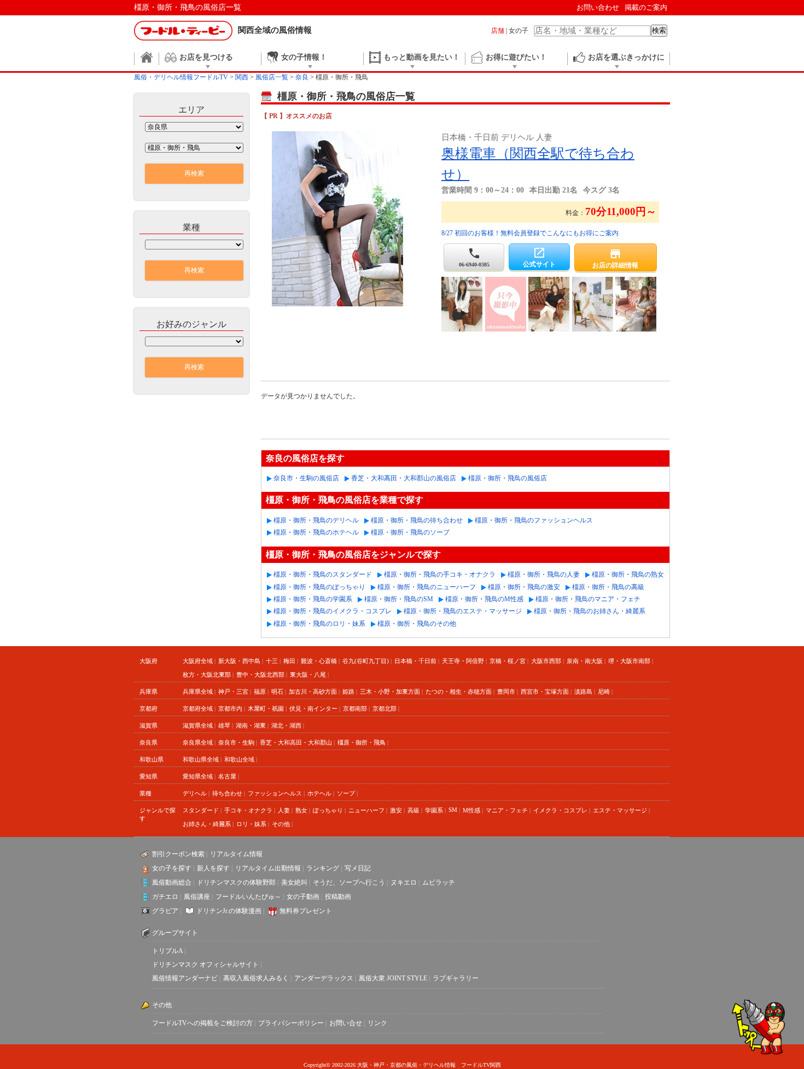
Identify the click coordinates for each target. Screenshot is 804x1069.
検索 (659, 30)
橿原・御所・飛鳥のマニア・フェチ (587, 599)
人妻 (284, 810)
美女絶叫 (294, 882)
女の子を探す (171, 868)
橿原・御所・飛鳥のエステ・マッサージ (463, 611)
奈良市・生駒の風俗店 (306, 478)
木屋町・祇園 (266, 708)
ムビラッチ (438, 882)
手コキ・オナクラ (248, 810)
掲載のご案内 (646, 7)
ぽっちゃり (328, 810)
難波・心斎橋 (319, 661)
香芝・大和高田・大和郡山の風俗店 (403, 478)
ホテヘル (319, 793)
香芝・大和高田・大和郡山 (296, 742)
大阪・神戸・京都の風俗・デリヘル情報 (406, 1065)
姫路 (348, 691)
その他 (281, 824)
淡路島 (583, 691)
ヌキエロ (404, 882)
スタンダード (201, 810)
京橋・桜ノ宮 (508, 661)
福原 (260, 691)
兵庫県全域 (198, 691)
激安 (396, 810)
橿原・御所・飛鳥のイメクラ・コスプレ (332, 611)
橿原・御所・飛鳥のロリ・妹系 (319, 624)
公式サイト (539, 257)
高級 (413, 810)
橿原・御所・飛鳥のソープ (410, 532)
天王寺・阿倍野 (463, 661)
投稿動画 (338, 896)
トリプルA (167, 951)
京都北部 (384, 708)
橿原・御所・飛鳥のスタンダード (322, 574)
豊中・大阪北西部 (260, 674)
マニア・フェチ (507, 810)
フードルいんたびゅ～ (248, 896)
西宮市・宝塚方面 (545, 691)
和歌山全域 (239, 759)
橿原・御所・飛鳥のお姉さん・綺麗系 (589, 611)
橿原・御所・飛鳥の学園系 (312, 599)
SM (452, 809)
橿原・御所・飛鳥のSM (398, 599)
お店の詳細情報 (615, 258)
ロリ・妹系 (251, 824)
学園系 (434, 810)
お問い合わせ (597, 7)
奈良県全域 (198, 742)
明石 (277, 691)
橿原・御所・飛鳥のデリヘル (316, 520)
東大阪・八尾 (308, 674)
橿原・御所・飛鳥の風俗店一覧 (187, 7)
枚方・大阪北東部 (207, 674)
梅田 (289, 661)
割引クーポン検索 (178, 854)
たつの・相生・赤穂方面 (459, 691)
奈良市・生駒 (236, 742)
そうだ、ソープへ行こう (349, 882)
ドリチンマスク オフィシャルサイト (205, 964)
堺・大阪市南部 (629, 661)
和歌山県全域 (201, 759)
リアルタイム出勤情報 (268, 868)
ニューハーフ (366, 810)
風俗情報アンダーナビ (185, 978)
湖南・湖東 (251, 725)
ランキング (322, 868)
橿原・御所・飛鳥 (361, 742)
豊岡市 (506, 691)
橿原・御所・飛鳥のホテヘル (316, 532)
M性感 (471, 810)
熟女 (301, 810)
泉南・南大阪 (585, 661)
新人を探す (213, 868)
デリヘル (195, 793)
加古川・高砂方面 (313, 691)
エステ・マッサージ (620, 810)
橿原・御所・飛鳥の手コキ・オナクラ (440, 574)
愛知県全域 (198, 776)
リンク (377, 1023)
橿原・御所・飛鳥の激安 (524, 587)
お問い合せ (345, 1023)
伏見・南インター (313, 708)
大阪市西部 (546, 661)
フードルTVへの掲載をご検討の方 (202, 1023)
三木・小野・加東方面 (390, 691)
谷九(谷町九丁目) (365, 661)
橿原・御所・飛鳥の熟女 (628, 574)
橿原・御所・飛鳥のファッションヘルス (534, 520)
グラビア (165, 911)
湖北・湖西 (286, 725)
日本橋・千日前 (415, 661)
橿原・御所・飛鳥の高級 (608, 587)
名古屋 (227, 776)
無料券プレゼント (305, 911)
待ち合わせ (227, 793)
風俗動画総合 (171, 882)
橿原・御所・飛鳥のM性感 (484, 599)
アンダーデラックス (323, 978)
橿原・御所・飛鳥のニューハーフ (426, 587)
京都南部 (355, 708)
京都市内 (230, 708)
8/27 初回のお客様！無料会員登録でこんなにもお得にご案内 (530, 233)
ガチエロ (165, 896)
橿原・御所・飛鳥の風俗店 (507, 478)
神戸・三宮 (233, 691)
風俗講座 (197, 896)
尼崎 (604, 691)
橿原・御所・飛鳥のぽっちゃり (319, 587)
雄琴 (224, 725)
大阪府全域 (198, 661)
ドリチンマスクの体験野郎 (236, 882)
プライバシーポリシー (291, 1023)
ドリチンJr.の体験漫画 (228, 911)
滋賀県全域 (198, 725)
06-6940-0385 (474, 257)
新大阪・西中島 (239, 661)
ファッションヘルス (275, 793)
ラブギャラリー (456, 978)
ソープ (346, 793)
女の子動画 (303, 896)
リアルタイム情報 (236, 854)
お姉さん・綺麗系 (207, 824)
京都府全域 (198, 708)
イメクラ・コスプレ (560, 810)
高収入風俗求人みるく (256, 978)
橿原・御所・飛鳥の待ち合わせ (417, 520)
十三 (272, 661)
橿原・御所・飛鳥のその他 (416, 624)
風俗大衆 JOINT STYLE (393, 978)
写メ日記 (358, 868)
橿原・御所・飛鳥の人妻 (544, 574)
